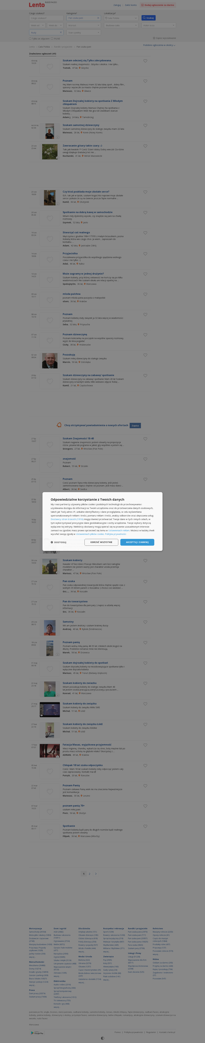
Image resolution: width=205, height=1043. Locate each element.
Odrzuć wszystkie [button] (101, 542)
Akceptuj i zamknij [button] (137, 542)
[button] (58, 542)
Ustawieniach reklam (119, 530)
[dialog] (102, 521)
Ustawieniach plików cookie (90, 533)
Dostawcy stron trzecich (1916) (67, 519)
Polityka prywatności (115, 533)
